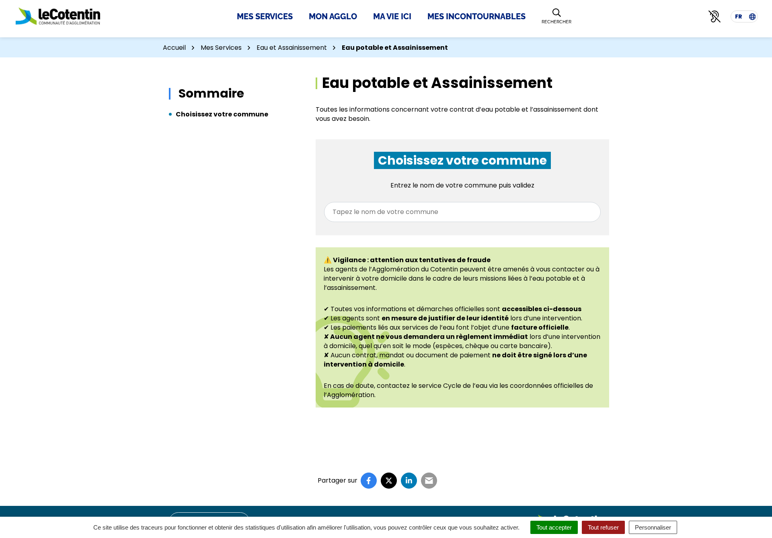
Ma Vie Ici (392, 16)
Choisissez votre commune (222, 114)
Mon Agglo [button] (333, 16)
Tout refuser (603, 527)
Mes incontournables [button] (476, 16)
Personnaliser (653, 527)
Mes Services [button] (265, 16)
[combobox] (462, 212)
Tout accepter (554, 527)
